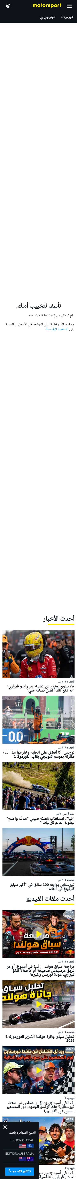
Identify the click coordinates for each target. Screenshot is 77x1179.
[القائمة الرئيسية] (69, 5)
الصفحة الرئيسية (57, 329)
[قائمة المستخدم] (8, 6)
